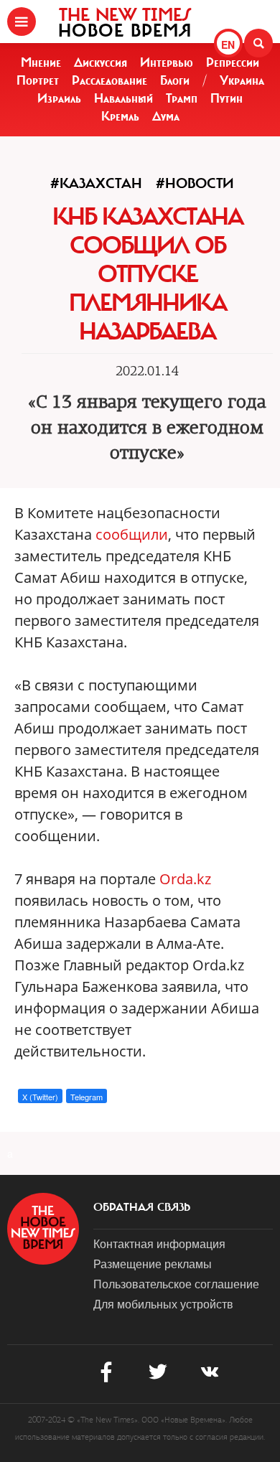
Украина (242, 80)
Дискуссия (100, 62)
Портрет (38, 80)
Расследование (109, 80)
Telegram (86, 1096)
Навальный (123, 98)
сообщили (131, 534)
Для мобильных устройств (163, 1303)
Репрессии (232, 62)
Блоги (175, 80)
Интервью (166, 62)
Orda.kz (185, 879)
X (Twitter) (40, 1096)
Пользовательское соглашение (176, 1283)
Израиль (59, 98)
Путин (226, 98)
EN (228, 44)
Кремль (120, 116)
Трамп (181, 98)
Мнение (41, 62)
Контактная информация (159, 1243)
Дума (165, 116)
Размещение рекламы (152, 1263)
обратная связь (141, 1207)
